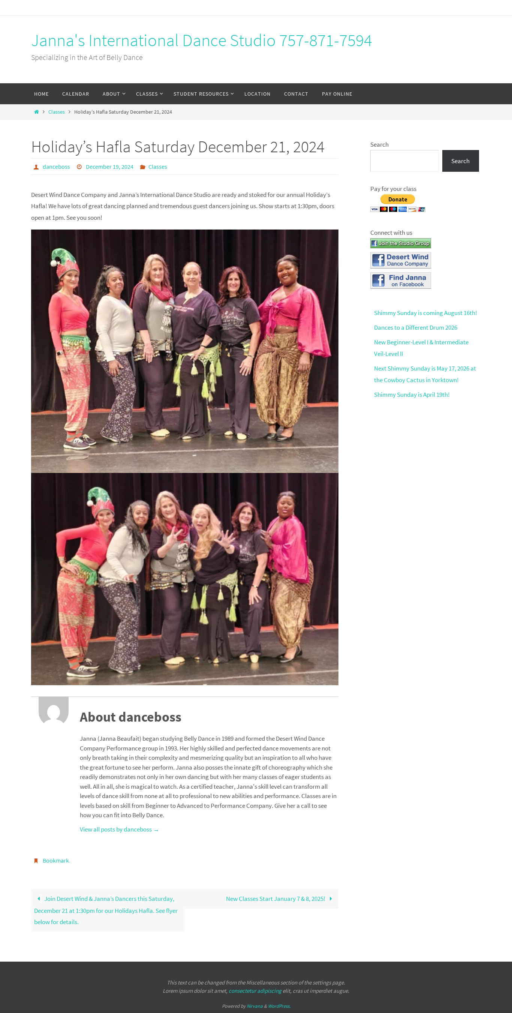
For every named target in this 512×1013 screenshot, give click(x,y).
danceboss (56, 166)
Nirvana (255, 1006)
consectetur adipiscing (255, 990)
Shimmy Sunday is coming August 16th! (425, 313)
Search (379, 144)
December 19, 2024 (109, 166)
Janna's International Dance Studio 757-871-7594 (201, 40)
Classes (56, 112)
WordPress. (279, 1006)
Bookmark (56, 860)
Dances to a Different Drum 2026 (415, 327)
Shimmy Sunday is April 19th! (412, 394)
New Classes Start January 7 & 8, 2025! (276, 898)
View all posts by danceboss (119, 829)
